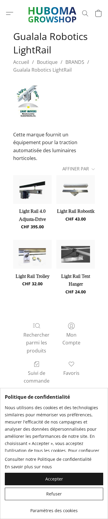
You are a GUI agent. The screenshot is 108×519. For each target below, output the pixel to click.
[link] (54, 508)
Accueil (21, 62)
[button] (9, 13)
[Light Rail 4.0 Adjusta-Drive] (32, 189)
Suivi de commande (37, 377)
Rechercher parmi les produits (36, 343)
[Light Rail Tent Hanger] (75, 254)
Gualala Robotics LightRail (42, 70)
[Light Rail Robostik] (75, 189)
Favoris (71, 373)
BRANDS (74, 62)
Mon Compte (71, 339)
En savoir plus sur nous (28, 466)
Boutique (47, 62)
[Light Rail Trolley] (32, 254)
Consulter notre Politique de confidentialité (48, 459)
